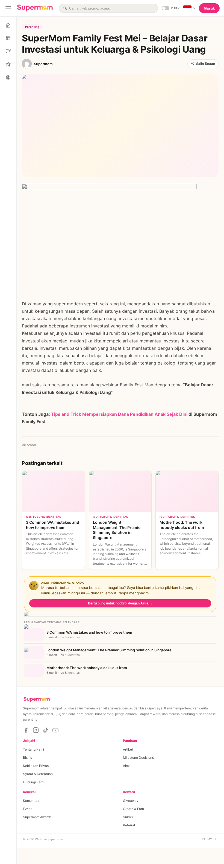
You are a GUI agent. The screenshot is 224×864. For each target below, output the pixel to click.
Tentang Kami (33, 749)
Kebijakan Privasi (36, 766)
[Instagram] (36, 730)
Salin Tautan (205, 64)
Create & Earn (133, 809)
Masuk (209, 8)
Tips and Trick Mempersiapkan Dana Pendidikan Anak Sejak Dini (119, 414)
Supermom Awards (37, 817)
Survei (128, 817)
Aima (127, 766)
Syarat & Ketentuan (38, 774)
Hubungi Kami (33, 782)
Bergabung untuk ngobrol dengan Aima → (120, 603)
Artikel (128, 749)
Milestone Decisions (138, 757)
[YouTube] (55, 730)
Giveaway (130, 801)
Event (27, 809)
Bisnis (27, 757)
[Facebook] (26, 730)
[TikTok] (46, 730)
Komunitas (31, 801)
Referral (129, 825)
